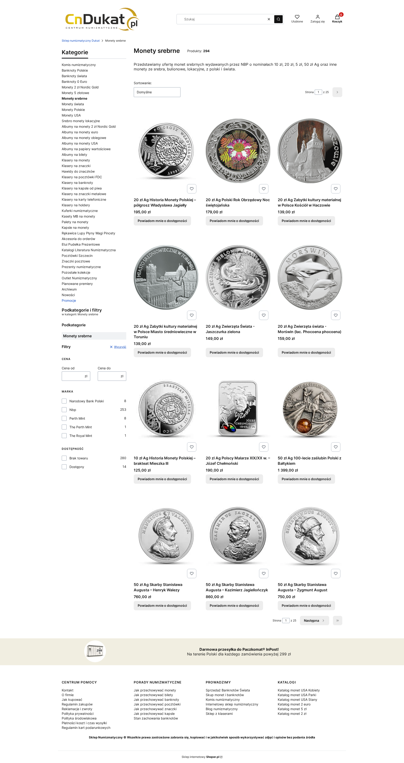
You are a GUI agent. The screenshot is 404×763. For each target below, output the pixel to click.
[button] (278, 19)
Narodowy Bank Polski (86, 401)
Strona (309, 92)
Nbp (72, 410)
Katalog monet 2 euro (294, 704)
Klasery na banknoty (77, 183)
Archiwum (69, 289)
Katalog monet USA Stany (297, 699)
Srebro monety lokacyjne (81, 121)
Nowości (68, 295)
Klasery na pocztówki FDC (82, 177)
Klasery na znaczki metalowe (84, 194)
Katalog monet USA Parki (297, 695)
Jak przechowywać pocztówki (157, 704)
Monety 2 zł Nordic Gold (80, 87)
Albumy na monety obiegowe (84, 138)
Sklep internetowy (200, 757)
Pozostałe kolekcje (76, 272)
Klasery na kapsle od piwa (82, 188)
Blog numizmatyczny (222, 709)
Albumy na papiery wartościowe (86, 149)
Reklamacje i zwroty (77, 709)
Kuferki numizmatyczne (80, 211)
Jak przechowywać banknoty (156, 699)
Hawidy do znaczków (78, 171)
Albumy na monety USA (80, 143)
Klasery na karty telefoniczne (84, 199)
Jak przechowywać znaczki (155, 709)
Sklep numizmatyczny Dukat (81, 40)
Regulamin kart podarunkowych (86, 728)
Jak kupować (72, 699)
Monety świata (73, 104)
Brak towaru (78, 458)
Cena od (68, 368)
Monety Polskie (73, 110)
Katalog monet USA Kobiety (299, 690)
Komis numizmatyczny (79, 65)
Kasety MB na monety (78, 216)
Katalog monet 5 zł (292, 709)
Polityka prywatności (78, 714)
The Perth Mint (80, 427)
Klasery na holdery (76, 205)
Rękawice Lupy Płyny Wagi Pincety (88, 233)
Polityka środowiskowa (79, 718)
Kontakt (67, 690)
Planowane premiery (77, 284)
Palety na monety (75, 222)
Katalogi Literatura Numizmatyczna (89, 250)
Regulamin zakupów (77, 704)
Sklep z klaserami (219, 714)
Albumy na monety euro (80, 132)
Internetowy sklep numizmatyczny (232, 704)
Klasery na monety (76, 160)
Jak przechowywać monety (155, 690)
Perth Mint (77, 418)
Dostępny (76, 467)
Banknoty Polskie (75, 70)
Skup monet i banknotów (225, 695)
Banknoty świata (74, 76)
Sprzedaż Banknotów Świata (228, 690)
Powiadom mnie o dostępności (162, 221)
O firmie (68, 695)
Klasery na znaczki (76, 166)
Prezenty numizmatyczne (81, 267)
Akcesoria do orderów (78, 239)
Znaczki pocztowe (76, 261)
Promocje (69, 300)
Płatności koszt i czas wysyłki (84, 723)
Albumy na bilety (74, 154)
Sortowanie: (143, 83)
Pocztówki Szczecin (77, 256)
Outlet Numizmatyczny (79, 278)
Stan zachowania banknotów (156, 718)
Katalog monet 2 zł (292, 714)
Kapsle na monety (75, 227)
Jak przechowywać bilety (153, 695)
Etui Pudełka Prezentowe (81, 244)
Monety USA (71, 115)
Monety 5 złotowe (75, 93)
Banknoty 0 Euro (74, 82)
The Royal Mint (80, 436)
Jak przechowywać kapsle (154, 714)
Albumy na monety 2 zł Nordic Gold (89, 126)
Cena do (104, 368)
